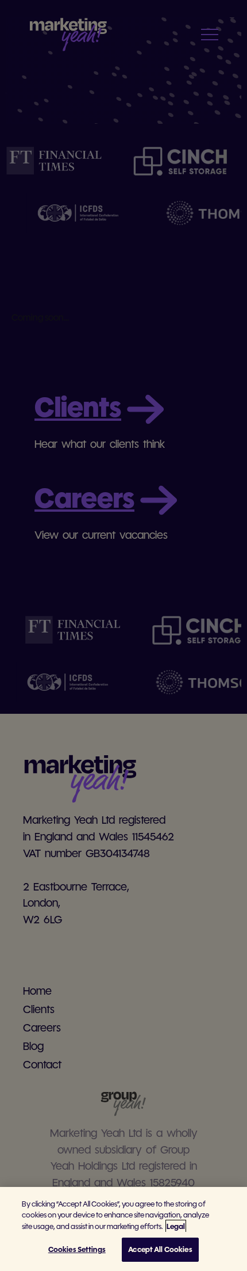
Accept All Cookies (160, 1249)
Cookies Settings (77, 1249)
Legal (176, 1226)
